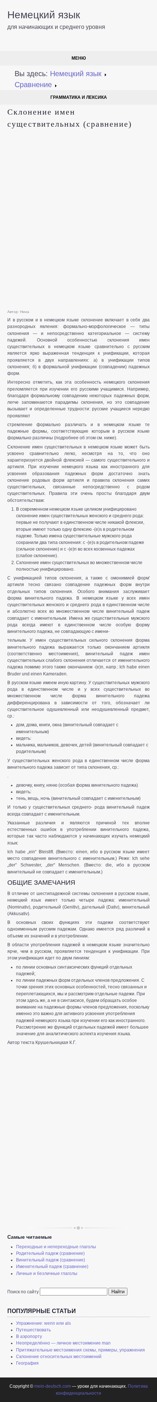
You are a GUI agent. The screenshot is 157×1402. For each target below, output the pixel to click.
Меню (79, 58)
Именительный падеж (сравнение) (52, 1266)
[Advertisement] (78, 219)
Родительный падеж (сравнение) (50, 1253)
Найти (118, 1291)
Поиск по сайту (23, 1291)
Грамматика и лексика (78, 97)
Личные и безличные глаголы (46, 1273)
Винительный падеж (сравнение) (50, 1260)
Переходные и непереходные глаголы (56, 1246)
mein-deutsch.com (52, 1386)
